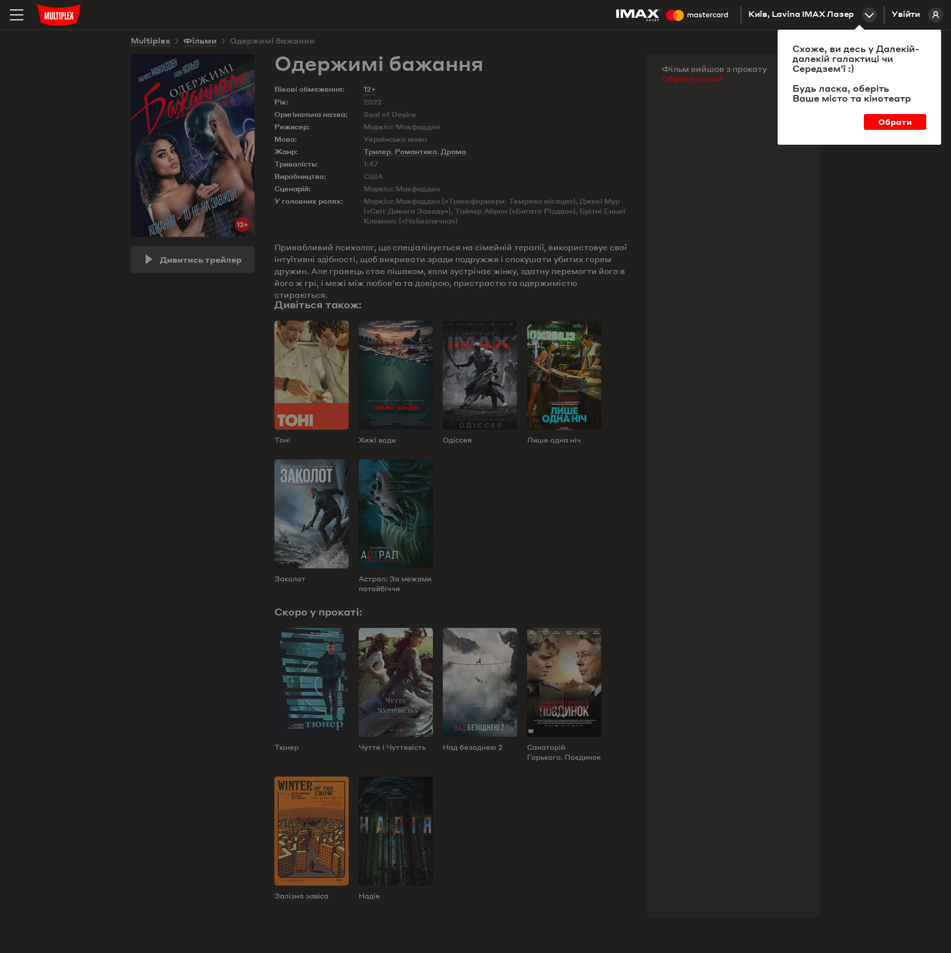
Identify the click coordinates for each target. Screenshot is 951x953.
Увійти (906, 15)
